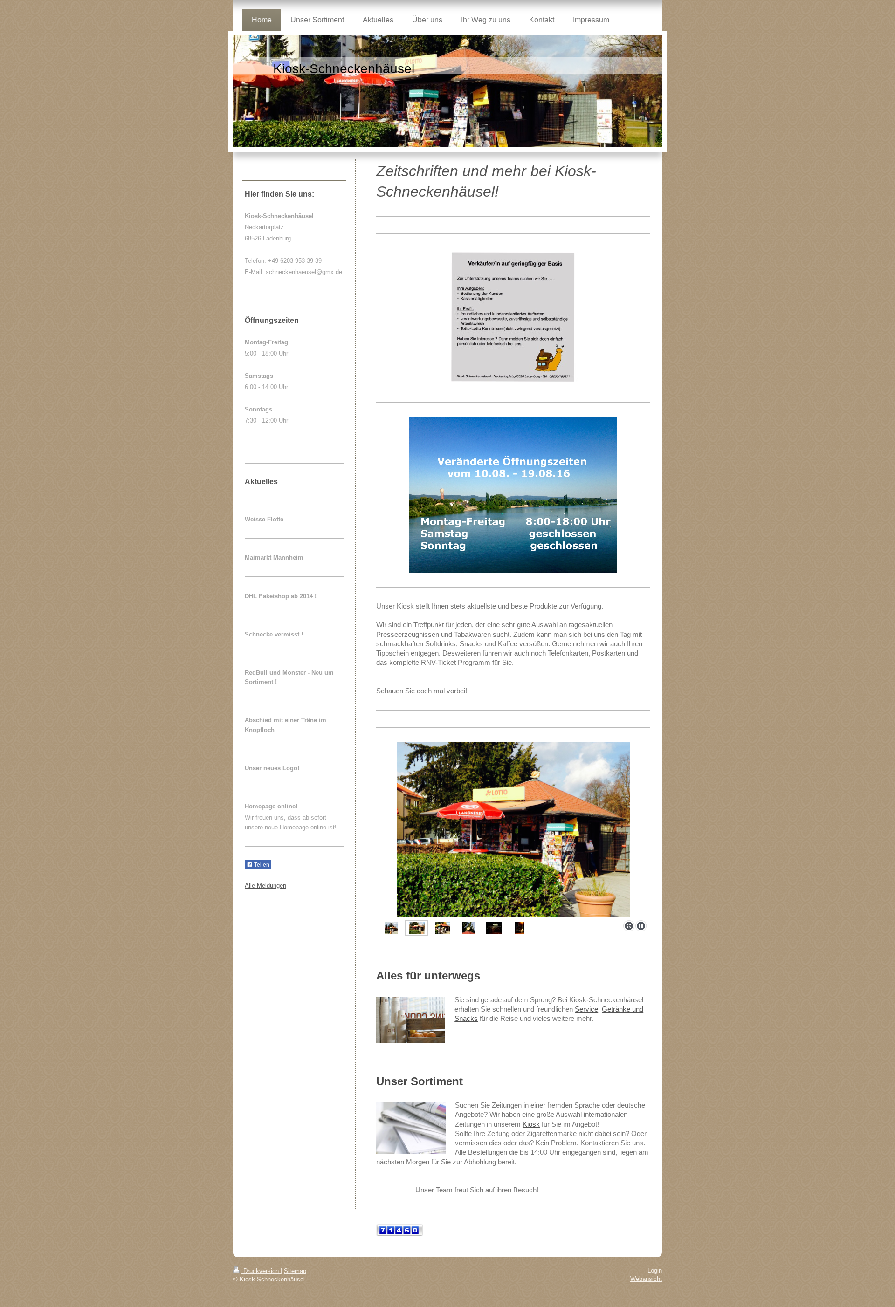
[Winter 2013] (494, 928)
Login (654, 1270)
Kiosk (531, 1124)
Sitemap (295, 1270)
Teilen (261, 865)
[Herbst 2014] (442, 928)
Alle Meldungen (265, 885)
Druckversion (261, 1270)
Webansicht (646, 1278)
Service (586, 1009)
